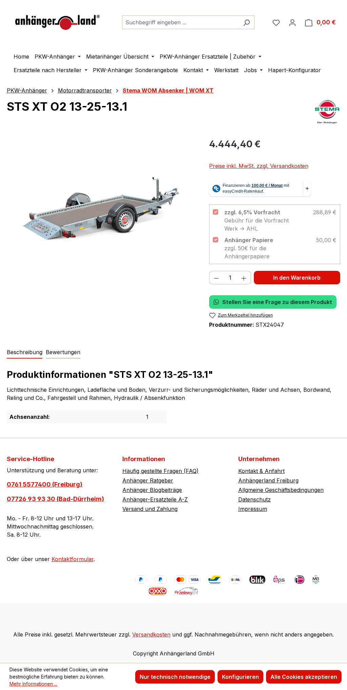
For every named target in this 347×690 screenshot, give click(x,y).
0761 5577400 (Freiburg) (44, 484)
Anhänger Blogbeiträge (152, 490)
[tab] (24, 352)
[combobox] (180, 22)
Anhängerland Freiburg (268, 480)
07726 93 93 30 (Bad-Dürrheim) (55, 498)
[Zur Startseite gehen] (57, 21)
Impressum (252, 508)
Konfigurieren (240, 676)
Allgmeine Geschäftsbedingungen (281, 490)
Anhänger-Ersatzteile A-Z (155, 499)
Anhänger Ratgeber (147, 480)
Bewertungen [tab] (63, 352)
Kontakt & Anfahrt (261, 471)
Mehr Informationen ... (33, 684)
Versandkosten (151, 634)
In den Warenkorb (297, 277)
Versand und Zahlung (150, 508)
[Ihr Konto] (292, 22)
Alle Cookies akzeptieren (303, 676)
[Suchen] (246, 22)
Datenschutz (254, 499)
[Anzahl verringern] (216, 277)
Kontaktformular (73, 559)
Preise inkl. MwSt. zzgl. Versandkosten (258, 166)
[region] (101, 210)
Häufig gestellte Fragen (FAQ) (160, 471)
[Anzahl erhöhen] (244, 277)
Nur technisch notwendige (175, 676)
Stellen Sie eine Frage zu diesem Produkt (277, 302)
